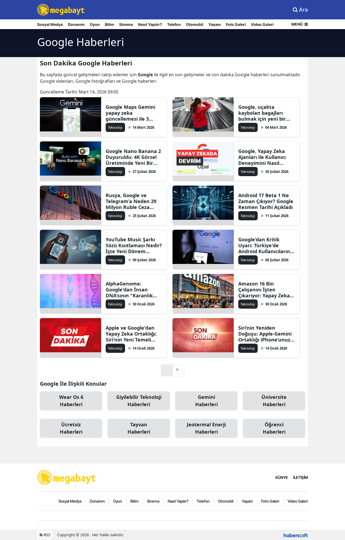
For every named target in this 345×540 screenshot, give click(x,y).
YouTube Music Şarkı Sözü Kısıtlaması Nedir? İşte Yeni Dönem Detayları (134, 245)
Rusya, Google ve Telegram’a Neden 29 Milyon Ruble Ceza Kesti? (131, 201)
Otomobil (194, 24)
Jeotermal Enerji (206, 428)
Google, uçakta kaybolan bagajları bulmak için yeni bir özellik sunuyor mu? (262, 113)
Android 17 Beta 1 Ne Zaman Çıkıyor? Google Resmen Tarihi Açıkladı (265, 201)
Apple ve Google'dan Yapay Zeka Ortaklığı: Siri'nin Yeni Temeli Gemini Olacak (131, 334)
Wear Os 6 (71, 400)
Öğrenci (274, 428)
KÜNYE (281, 477)
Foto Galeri (236, 24)
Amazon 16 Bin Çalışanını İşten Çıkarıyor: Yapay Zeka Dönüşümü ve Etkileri (264, 289)
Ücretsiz (71, 428)
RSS (46, 534)
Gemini (206, 400)
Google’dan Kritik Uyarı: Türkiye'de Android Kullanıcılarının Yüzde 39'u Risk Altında (266, 245)
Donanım (76, 24)
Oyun (95, 24)
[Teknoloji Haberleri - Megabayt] (66, 477)
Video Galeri (262, 24)
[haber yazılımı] (296, 535)
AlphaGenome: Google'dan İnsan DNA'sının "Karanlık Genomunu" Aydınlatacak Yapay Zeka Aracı (129, 289)
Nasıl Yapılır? (150, 24)
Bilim (109, 24)
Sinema (126, 24)
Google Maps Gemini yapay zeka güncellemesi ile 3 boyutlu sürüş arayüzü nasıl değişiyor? (133, 113)
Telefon (174, 24)
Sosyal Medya (50, 24)
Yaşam (214, 24)
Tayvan (138, 428)
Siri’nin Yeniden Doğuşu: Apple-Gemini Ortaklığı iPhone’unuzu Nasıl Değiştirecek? (266, 334)
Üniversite (274, 400)
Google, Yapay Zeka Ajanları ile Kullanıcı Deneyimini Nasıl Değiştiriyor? (262, 157)
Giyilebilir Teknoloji (138, 400)
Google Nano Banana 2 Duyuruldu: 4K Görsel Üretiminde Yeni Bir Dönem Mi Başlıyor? (133, 157)
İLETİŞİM (300, 477)
